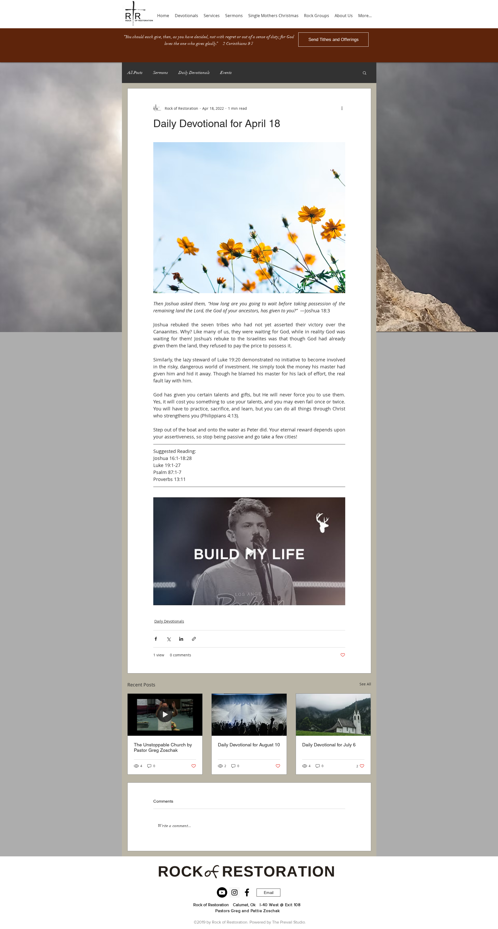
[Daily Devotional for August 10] (249, 715)
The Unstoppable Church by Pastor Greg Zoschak (163, 747)
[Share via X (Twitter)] (168, 638)
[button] (364, 73)
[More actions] (342, 108)
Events (226, 72)
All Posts (135, 72)
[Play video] (249, 551)
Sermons (160, 72)
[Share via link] (193, 638)
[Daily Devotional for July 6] (333, 715)
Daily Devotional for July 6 (329, 744)
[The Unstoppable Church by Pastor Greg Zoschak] (165, 715)
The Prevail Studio (288, 922)
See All (365, 684)
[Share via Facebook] (155, 638)
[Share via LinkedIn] (181, 638)
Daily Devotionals (194, 72)
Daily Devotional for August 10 (249, 744)
